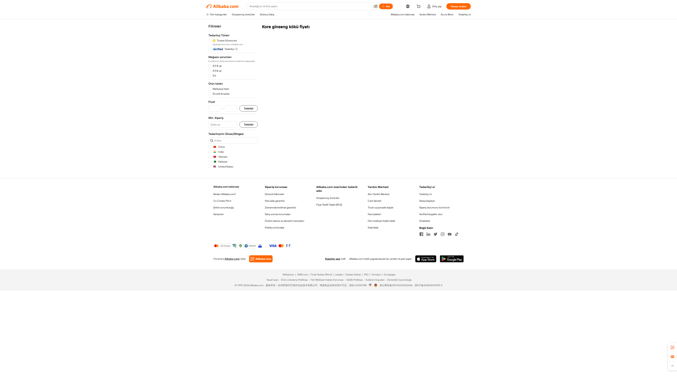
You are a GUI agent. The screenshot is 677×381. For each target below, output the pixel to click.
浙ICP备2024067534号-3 (428, 285)
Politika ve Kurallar (274, 227)
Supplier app (332, 258)
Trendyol (376, 274)
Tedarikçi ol (425, 194)
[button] (375, 6)
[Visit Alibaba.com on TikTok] (457, 234)
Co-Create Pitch (222, 200)
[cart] (419, 6)
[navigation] (233, 97)
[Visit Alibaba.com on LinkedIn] (428, 234)
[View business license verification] (370, 285)
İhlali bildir (373, 227)
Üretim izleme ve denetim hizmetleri (284, 221)
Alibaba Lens (232, 258)
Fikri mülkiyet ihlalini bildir (381, 221)
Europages (390, 274)
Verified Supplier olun (431, 214)
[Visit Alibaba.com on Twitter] (435, 234)
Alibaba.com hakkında (226, 186)
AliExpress (288, 274)
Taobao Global (353, 274)
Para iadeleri (374, 214)
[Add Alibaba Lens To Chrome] (261, 258)
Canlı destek (374, 200)
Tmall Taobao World (321, 274)
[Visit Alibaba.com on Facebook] (421, 234)
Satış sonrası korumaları (278, 214)
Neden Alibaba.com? (224, 194)
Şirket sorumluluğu (223, 207)
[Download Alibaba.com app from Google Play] (452, 258)
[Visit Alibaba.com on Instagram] (442, 234)
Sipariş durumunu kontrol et (434, 207)
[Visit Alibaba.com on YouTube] (449, 234)
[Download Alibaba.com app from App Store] (425, 258)
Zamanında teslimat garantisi (280, 207)
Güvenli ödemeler (274, 194)
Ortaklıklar (424, 221)
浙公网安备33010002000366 (396, 285)
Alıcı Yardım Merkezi (378, 194)
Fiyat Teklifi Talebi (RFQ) (329, 204)
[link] (672, 347)
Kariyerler (218, 214)
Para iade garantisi (275, 200)
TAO (366, 274)
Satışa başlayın (427, 200)
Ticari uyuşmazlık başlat (380, 207)
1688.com (302, 274)
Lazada (338, 274)
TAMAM (248, 108)
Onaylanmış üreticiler (327, 198)
